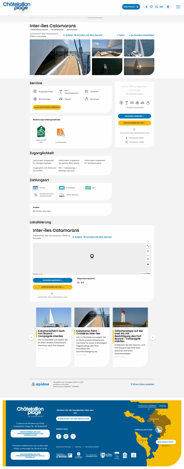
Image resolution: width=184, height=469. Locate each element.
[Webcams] (168, 7)
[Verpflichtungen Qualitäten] (117, 455)
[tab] (147, 406)
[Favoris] (151, 7)
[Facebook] (58, 436)
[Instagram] (65, 436)
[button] (156, 7)
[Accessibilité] (146, 6)
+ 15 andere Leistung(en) (134, 107)
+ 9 (139, 66)
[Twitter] (73, 436)
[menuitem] (16, 7)
